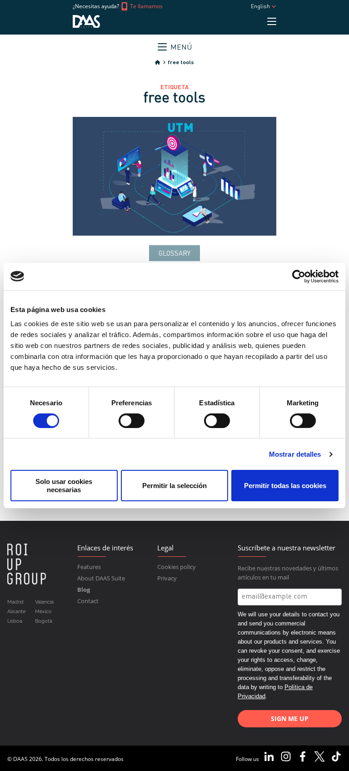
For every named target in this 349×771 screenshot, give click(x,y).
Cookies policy (176, 567)
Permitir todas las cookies (285, 485)
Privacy (167, 578)
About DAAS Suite (101, 578)
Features (89, 567)
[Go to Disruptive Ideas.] (157, 63)
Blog (83, 589)
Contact (88, 601)
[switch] (132, 420)
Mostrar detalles (295, 454)
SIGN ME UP (290, 718)
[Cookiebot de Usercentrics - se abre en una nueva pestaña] (299, 276)
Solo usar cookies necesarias (63, 485)
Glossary (174, 254)
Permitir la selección (174, 485)
